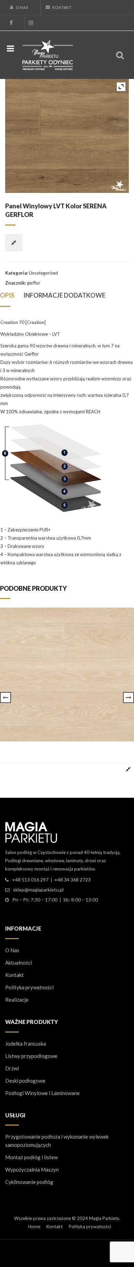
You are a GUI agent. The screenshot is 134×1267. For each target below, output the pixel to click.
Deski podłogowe (25, 1081)
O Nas (22, 7)
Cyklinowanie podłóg (29, 1182)
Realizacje (17, 1000)
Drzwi (12, 1068)
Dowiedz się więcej (24, 769)
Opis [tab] (7, 295)
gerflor (33, 283)
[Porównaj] (13, 242)
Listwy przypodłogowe (31, 1056)
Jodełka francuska (25, 1043)
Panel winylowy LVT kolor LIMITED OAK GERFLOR (56, 748)
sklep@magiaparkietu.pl (38, 889)
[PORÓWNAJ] (128, 769)
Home (34, 1226)
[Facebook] (11, 23)
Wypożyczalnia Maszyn (32, 1169)
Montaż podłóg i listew (31, 1157)
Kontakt (61, 7)
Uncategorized (43, 273)
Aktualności (18, 962)
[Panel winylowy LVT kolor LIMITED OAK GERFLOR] (67, 674)
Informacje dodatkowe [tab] (64, 295)
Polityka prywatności (29, 987)
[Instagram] (30, 23)
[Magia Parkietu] (47, 54)
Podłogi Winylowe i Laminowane (42, 1093)
